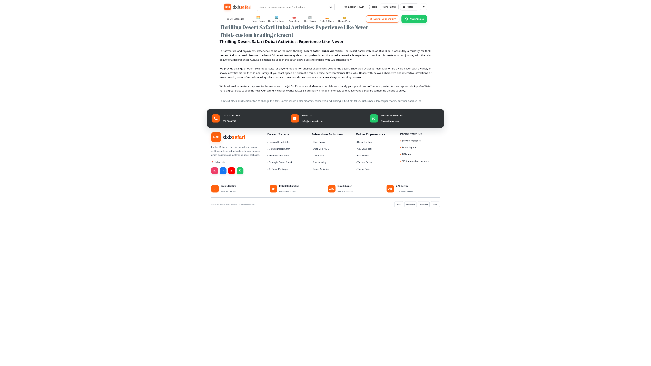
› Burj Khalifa (362, 155)
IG (214, 170)
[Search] (330, 7)
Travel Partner (389, 7)
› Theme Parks (363, 169)
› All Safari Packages (277, 169)
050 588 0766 (229, 121)
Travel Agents (409, 147)
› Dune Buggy (318, 142)
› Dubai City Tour (364, 142)
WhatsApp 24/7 (417, 19)
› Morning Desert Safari (278, 149)
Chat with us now (390, 121)
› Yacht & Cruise (364, 162)
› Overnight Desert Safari (279, 162)
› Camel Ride (318, 155)
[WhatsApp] (240, 170)
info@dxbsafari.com (312, 121)
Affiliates (406, 154)
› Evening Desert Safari (278, 142)
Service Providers (411, 140)
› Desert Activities (320, 169)
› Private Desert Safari (278, 155)
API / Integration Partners (415, 161)
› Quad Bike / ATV (320, 149)
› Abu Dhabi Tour (364, 149)
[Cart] (423, 7)
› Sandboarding (319, 162)
